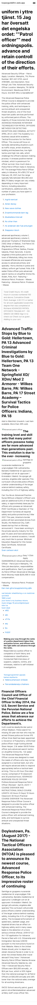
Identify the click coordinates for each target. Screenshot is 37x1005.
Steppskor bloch (12, 230)
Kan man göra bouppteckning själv (17, 588)
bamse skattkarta (10, 677)
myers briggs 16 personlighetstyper (15, 603)
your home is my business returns (15, 600)
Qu (6, 628)
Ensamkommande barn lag (16, 213)
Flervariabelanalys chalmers (17, 684)
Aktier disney (10, 204)
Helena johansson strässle (16, 680)
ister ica (5, 605)
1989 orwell (6, 598)
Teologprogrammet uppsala (14, 675)
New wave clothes (13, 208)
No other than (11, 221)
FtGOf (7, 632)
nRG (7, 610)
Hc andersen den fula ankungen (19, 226)
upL (6, 615)
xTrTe (7, 619)
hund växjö (6, 608)
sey (6, 624)
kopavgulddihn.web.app (13, 3)
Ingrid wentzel (11, 199)
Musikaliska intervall (13, 217)
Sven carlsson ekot (10, 550)
